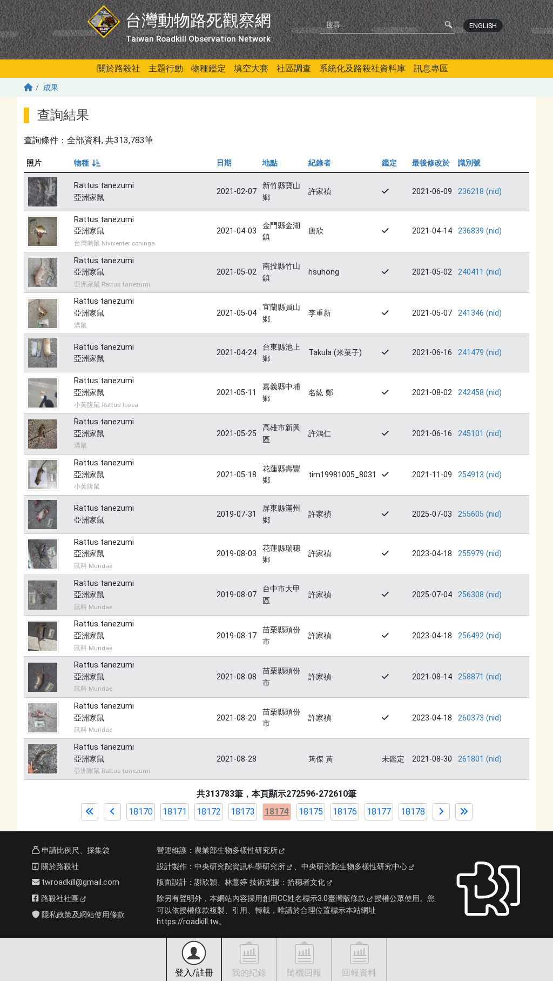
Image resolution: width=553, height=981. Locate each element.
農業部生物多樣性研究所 (236, 850)
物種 (86, 163)
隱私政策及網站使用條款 (82, 914)
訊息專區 (431, 68)
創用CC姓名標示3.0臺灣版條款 (314, 898)
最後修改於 (431, 163)
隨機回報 (304, 972)
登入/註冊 (194, 972)
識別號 (469, 163)
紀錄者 (319, 163)
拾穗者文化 (306, 882)
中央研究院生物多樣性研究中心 (354, 866)
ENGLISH (483, 26)
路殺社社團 (59, 898)
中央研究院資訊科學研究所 (239, 866)
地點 (270, 163)
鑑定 (389, 163)
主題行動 (166, 68)
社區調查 (293, 68)
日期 (224, 163)
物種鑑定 (208, 68)
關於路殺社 (118, 68)
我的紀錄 (249, 972)
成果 (50, 87)
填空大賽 (251, 68)
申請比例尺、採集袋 (74, 850)
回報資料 (359, 972)
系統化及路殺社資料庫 (362, 68)
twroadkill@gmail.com (79, 882)
